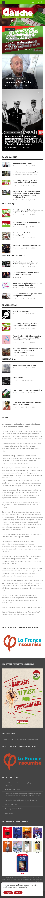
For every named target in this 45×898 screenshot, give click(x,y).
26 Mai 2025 (33, 174)
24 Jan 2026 (30, 380)
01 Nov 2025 (31, 407)
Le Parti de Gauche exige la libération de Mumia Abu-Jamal (27, 403)
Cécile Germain (19, 380)
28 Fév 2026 (31, 368)
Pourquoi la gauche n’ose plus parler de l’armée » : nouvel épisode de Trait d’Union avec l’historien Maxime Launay (20, 140)
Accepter (8, 893)
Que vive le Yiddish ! (21, 311)
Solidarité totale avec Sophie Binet (27, 245)
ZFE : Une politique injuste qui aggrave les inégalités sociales (25, 182)
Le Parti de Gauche (20, 174)
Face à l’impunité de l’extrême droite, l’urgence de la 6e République (28, 211)
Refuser (18, 893)
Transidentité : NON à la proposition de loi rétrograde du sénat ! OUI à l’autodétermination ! (27, 338)
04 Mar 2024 (31, 355)
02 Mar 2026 (31, 314)
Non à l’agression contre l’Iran (24, 365)
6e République (10, 29)
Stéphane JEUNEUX (12, 147)
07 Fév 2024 (31, 298)
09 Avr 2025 (31, 185)
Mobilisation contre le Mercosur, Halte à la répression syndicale (26, 263)
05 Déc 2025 (31, 393)
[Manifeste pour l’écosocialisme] (22, 698)
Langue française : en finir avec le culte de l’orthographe (26, 273)
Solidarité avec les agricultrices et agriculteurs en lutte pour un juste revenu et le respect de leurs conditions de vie (26, 194)
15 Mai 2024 (31, 342)
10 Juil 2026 (23, 50)
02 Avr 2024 (31, 288)
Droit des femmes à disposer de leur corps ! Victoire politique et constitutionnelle (27, 350)
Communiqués (10, 78)
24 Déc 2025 (31, 237)
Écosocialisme (20, 78)
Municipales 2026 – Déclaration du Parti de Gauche (21, 800)
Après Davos (18, 378)
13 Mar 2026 (31, 227)
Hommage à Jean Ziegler (18, 82)
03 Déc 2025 (31, 248)
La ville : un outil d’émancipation (25, 172)
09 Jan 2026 (31, 266)
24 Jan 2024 (31, 200)
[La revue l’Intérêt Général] (22, 851)
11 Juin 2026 (23, 85)
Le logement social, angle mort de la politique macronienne (27, 295)
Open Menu (3, 2)
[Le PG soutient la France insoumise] (22, 643)
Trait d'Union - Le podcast (13, 132)
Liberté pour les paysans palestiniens (27, 390)
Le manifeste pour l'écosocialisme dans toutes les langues (20, 739)
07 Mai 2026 (25, 147)
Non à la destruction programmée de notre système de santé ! (27, 284)
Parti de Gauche (11, 50)
